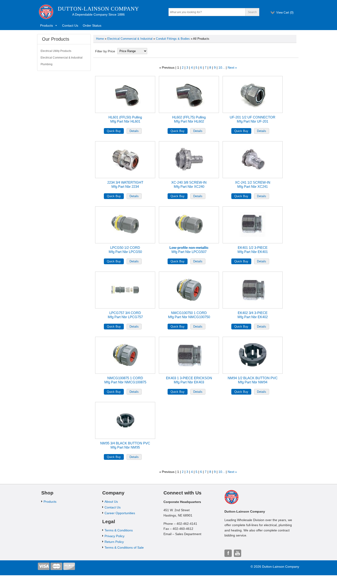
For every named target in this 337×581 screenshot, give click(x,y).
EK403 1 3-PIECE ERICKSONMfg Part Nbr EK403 (189, 380)
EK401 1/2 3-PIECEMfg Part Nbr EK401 (253, 250)
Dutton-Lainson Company (98, 9)
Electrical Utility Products (56, 51)
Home (100, 38)
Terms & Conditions (119, 530)
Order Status (92, 25)
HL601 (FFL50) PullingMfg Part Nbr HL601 (125, 119)
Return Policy (114, 542)
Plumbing (46, 64)
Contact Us (70, 25)
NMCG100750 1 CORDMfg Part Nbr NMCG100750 (189, 315)
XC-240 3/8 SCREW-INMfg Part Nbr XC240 (189, 184)
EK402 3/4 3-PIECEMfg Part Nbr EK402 (253, 315)
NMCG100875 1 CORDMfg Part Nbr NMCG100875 (125, 380)
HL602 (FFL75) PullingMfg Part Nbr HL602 (189, 119)
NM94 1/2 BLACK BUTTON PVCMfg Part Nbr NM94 (253, 380)
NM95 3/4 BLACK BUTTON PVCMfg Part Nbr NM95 (125, 445)
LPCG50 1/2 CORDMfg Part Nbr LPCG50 (125, 250)
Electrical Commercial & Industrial (129, 38)
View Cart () (284, 12)
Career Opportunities (120, 513)
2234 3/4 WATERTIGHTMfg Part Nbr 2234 (125, 184)
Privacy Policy (114, 536)
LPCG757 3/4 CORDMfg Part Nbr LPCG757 (125, 315)
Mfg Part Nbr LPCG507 (188, 250)
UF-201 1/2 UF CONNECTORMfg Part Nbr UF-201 (252, 119)
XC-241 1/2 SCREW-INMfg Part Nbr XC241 (252, 184)
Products (46, 25)
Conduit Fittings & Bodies (173, 38)
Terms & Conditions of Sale (124, 547)
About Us (111, 501)
